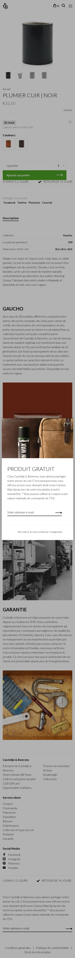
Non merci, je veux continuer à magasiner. (40, 531)
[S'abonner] (57, 513)
